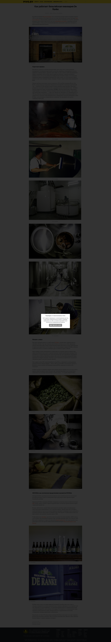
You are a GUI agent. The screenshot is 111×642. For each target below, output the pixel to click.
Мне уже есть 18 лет (55, 325)
